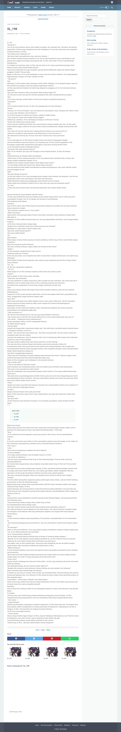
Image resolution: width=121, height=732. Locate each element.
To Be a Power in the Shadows (97, 49)
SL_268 (16, 417)
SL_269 (16, 414)
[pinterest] (52, 638)
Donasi (51, 7)
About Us (83, 725)
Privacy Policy (58, 725)
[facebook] (112, 2)
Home (9, 7)
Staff (35, 7)
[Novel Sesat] (14, 2)
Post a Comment (25, 33)
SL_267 (16, 419)
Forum (43, 7)
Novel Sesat (63, 729)
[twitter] (34, 638)
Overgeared (91, 31)
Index (43, 630)
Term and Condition (46, 725)
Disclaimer (67, 725)
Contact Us (75, 725)
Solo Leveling (91, 40)
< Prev (37, 630)
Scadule (27, 7)
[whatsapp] (70, 638)
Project (17, 7)
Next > (49, 630)
